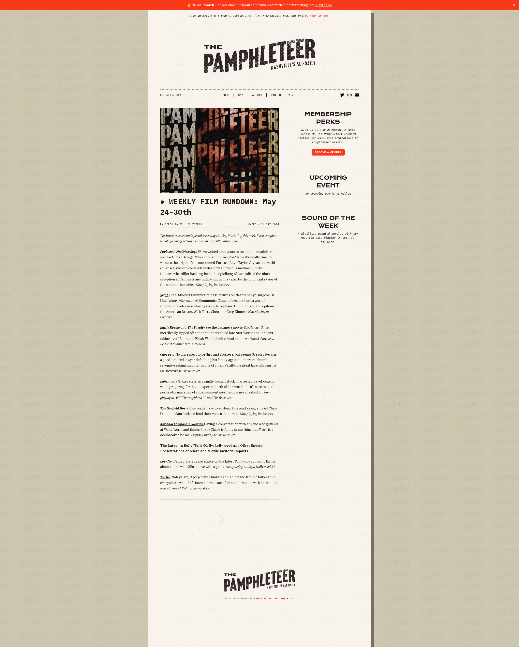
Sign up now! (320, 16)
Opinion (275, 95)
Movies (251, 224)
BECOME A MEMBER (328, 152)
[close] (514, 5)
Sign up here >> (279, 598)
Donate (241, 95)
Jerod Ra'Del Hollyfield (183, 224)
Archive (258, 95)
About (227, 95)
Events (291, 95)
